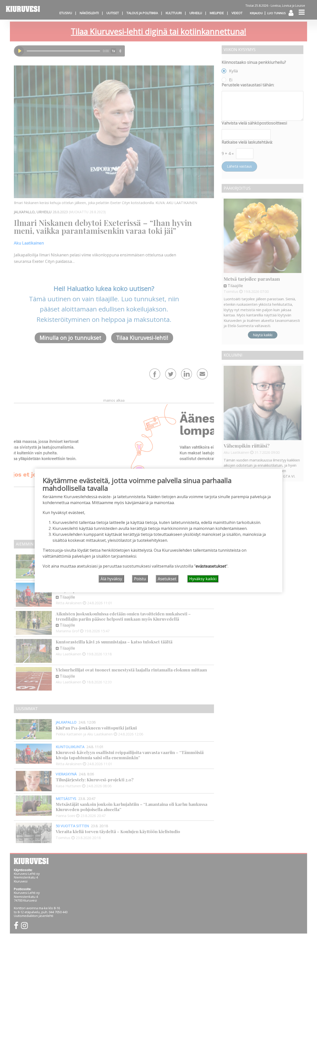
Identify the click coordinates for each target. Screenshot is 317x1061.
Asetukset (167, 578)
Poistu (140, 578)
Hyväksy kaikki (202, 578)
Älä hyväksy (111, 578)
